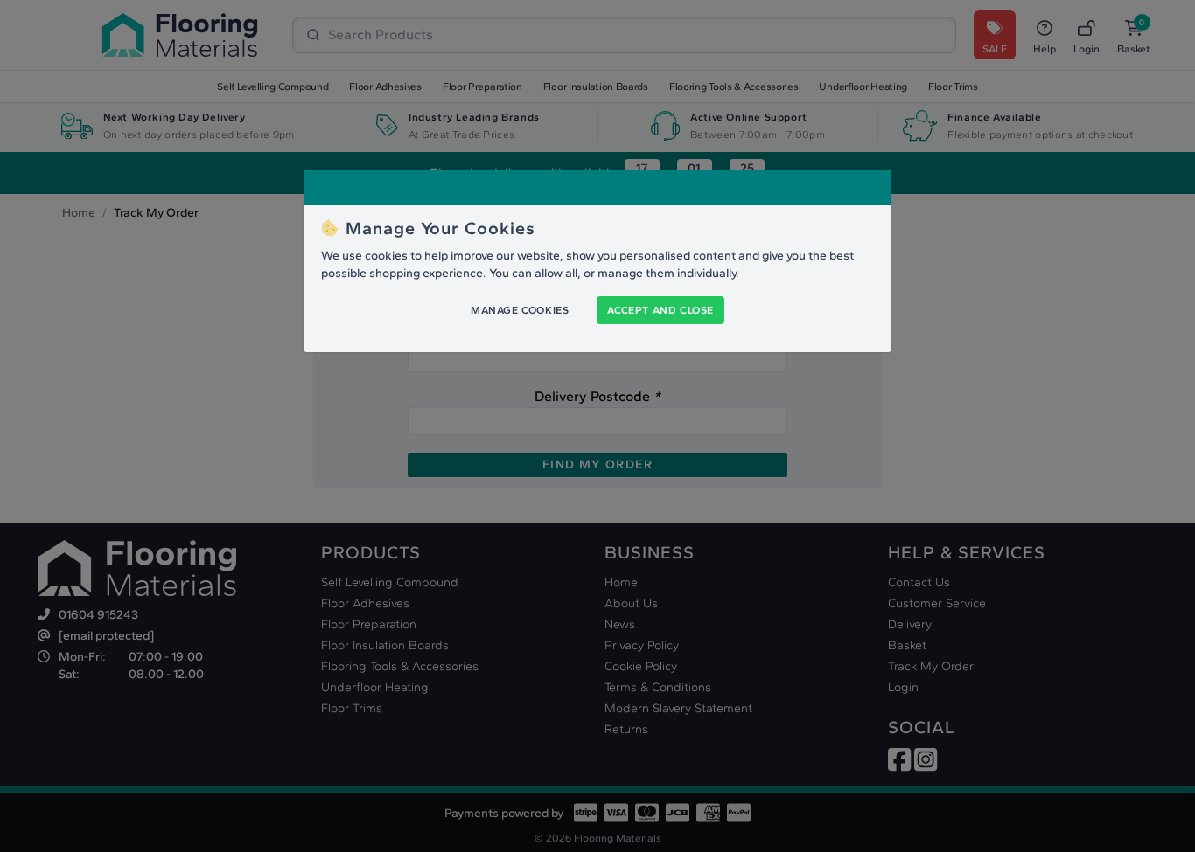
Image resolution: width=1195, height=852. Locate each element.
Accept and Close (660, 310)
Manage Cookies (520, 310)
